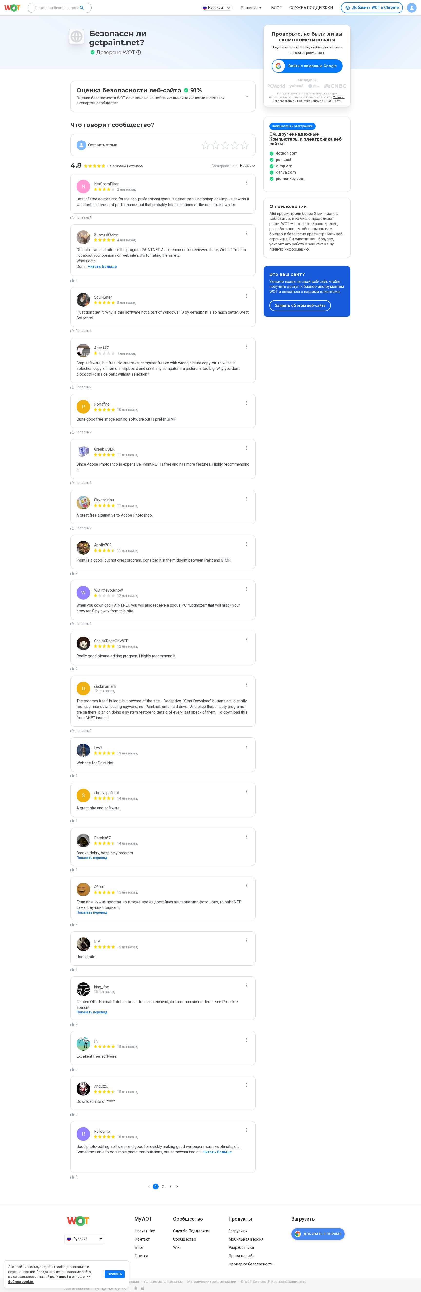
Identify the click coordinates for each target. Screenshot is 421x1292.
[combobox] (60, 8)
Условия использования (163, 1281)
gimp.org (284, 166)
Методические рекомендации (211, 1281)
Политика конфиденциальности (319, 101)
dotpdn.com (286, 153)
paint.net (283, 159)
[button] (252, 8)
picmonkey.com (290, 178)
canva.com (286, 172)
